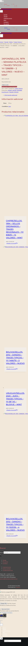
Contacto (6, 22)
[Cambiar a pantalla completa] (1, 618)
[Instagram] (3, 1)
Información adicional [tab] (10, 95)
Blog (5, 20)
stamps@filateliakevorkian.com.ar (8, 579)
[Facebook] (1, 1)
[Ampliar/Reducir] (0, 618)
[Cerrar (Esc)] (4, 618)
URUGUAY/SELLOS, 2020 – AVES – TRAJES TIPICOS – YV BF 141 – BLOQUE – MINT (15, 399)
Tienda (5, 16)
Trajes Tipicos (19, 88)
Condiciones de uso (8, 570)
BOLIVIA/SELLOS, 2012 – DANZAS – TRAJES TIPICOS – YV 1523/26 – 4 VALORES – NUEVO (15, 524)
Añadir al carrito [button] (11, 243)
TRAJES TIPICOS (13, 92)
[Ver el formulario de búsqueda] (1, 11)
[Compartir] (3, 618)
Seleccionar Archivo (5, 609)
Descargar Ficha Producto (9, 86)
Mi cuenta (5, 561)
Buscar (2, 552)
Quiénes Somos (8, 18)
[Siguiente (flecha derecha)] (1, 620)
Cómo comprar (7, 568)
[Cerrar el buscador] (1, 638)
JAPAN (10, 90)
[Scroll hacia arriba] (1, 615)
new (9, 106)
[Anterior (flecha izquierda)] (0, 620)
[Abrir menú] (1, 35)
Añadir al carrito (5, 84)
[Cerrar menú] (0, 622)
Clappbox (18, 587)
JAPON (14, 90)
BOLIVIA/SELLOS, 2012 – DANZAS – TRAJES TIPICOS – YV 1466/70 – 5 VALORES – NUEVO (15, 357)
